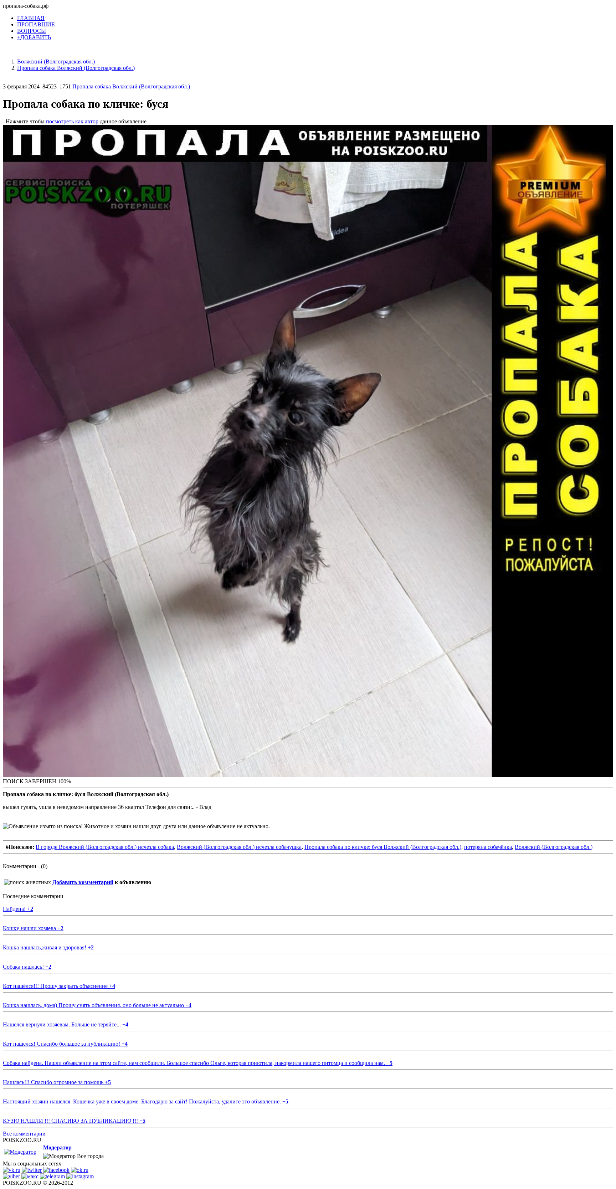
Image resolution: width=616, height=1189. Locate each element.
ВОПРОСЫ (31, 31)
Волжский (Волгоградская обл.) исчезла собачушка (239, 847)
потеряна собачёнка (488, 847)
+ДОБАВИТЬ (34, 37)
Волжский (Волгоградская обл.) (553, 847)
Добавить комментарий (82, 882)
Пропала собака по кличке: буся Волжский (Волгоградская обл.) (382, 847)
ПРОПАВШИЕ (36, 24)
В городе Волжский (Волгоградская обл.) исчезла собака (105, 847)
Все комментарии (24, 1134)
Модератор (57, 1147)
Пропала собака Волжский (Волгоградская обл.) (131, 86)
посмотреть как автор (72, 121)
